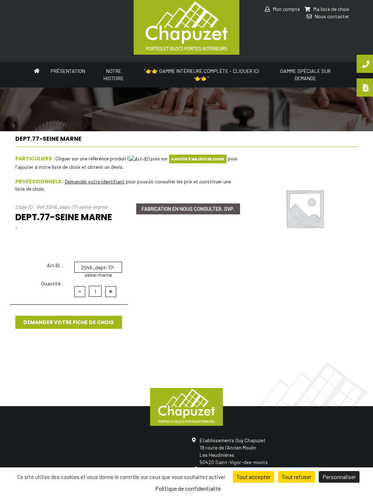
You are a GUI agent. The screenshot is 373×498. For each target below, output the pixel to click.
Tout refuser (296, 476)
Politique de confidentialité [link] (188, 488)
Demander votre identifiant (95, 181)
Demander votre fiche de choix (68, 322)
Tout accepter (253, 476)
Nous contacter (331, 16)
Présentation (68, 71)
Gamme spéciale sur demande (305, 74)
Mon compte (286, 9)
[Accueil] (36, 70)
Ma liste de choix (330, 9)
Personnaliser (339, 476)
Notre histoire (113, 74)
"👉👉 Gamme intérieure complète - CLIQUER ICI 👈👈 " (201, 74)
